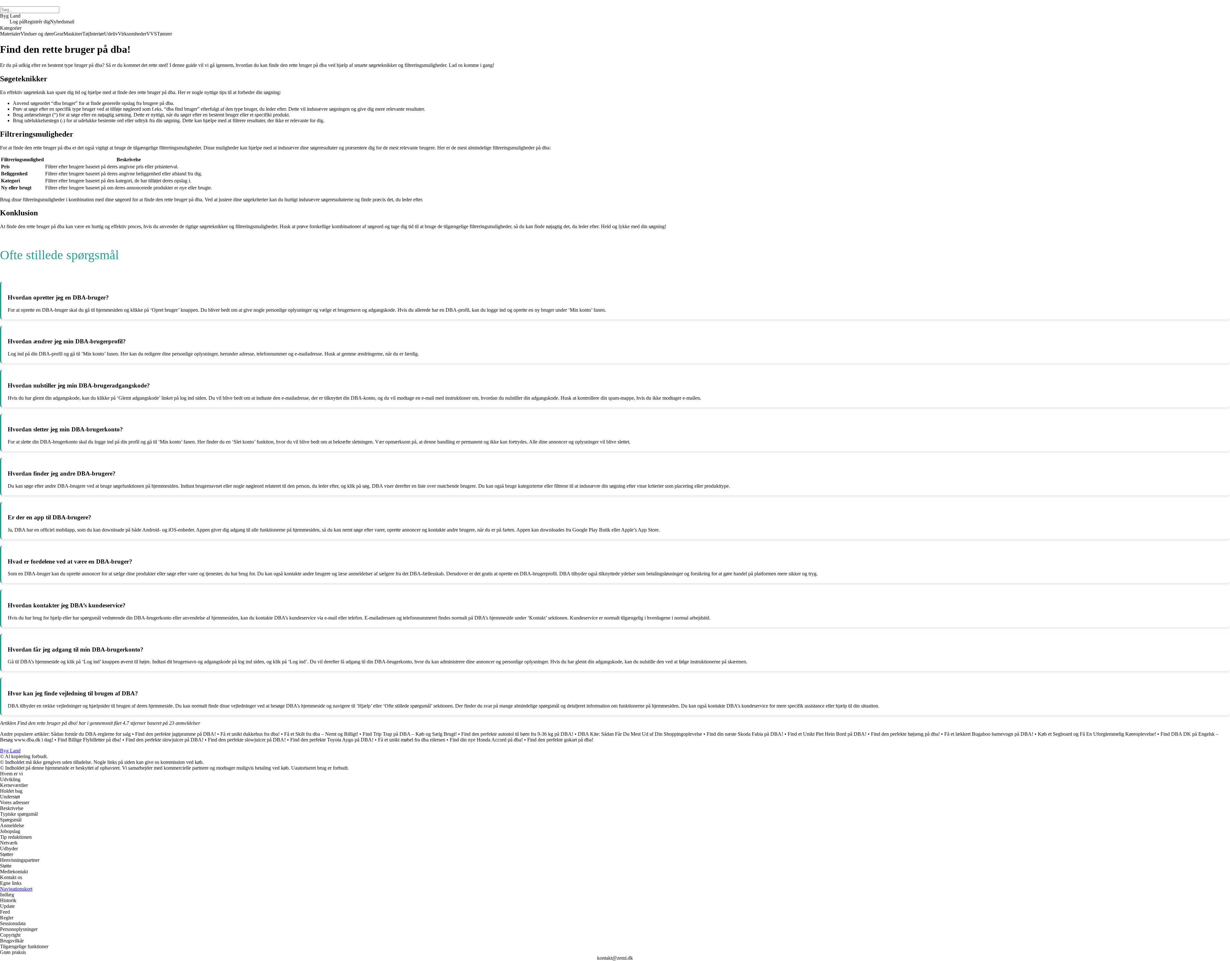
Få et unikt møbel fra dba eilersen (411, 739)
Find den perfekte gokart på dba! (560, 739)
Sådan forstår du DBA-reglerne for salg (91, 734)
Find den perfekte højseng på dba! (905, 734)
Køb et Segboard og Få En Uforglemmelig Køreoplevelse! (1097, 734)
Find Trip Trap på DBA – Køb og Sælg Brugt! (410, 734)
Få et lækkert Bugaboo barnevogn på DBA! (988, 734)
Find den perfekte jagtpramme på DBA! (175, 734)
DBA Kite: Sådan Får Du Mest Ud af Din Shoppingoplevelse (640, 734)
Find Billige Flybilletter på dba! (89, 739)
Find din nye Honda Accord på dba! (486, 739)
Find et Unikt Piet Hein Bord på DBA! (827, 734)
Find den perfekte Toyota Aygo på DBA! (331, 739)
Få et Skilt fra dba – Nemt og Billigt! (321, 734)
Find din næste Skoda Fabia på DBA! (745, 734)
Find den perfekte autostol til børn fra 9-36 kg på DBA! (517, 734)
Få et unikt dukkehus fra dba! (250, 734)
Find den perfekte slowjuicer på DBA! (164, 739)
